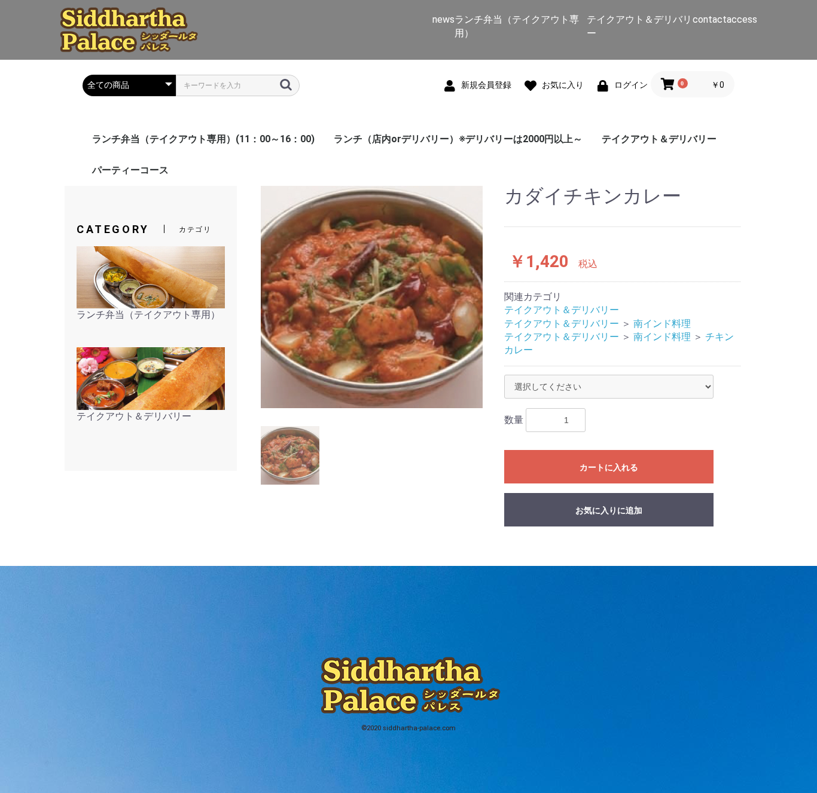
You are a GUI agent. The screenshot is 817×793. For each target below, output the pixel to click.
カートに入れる (609, 467)
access (742, 19)
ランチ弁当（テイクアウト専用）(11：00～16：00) (203, 139)
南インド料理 (662, 323)
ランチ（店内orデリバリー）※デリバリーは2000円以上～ (458, 139)
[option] (372, 297)
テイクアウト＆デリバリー (659, 139)
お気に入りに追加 (608, 510)
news (443, 19)
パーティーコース (130, 170)
